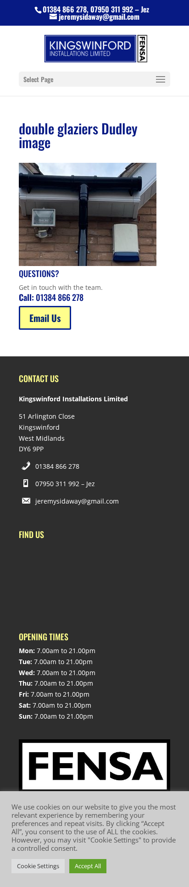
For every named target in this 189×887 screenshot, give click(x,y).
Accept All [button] (88, 866)
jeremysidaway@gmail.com (77, 501)
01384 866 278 (57, 466)
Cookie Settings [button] (38, 866)
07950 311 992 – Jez (65, 483)
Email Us (45, 318)
